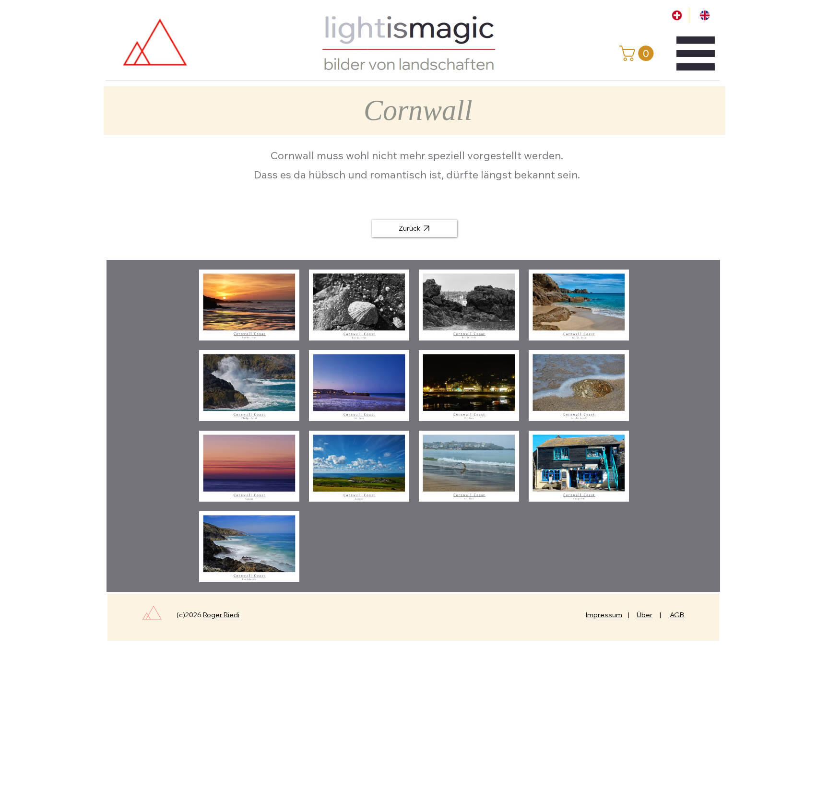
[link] (638, 53)
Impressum (604, 614)
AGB (677, 614)
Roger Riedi (221, 614)
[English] (703, 15)
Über (644, 614)
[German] (675, 15)
